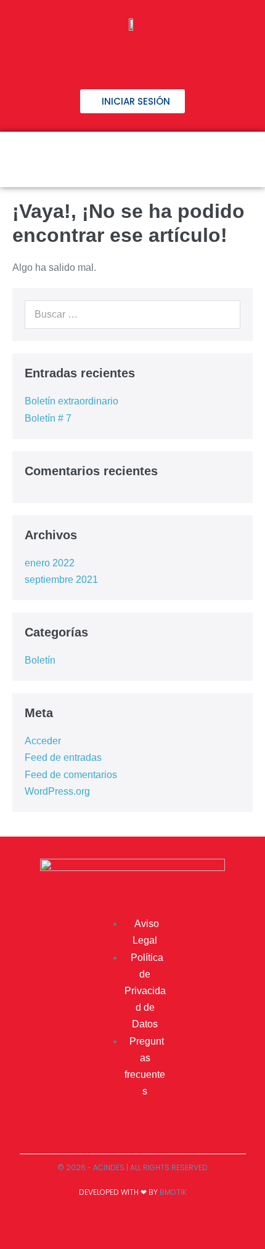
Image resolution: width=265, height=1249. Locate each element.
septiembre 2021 (61, 579)
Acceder (43, 741)
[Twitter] (113, 56)
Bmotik (173, 1192)
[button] (241, 159)
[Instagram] (153, 56)
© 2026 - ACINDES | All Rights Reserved (132, 1167)
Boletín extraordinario (71, 401)
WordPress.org (57, 791)
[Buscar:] (132, 314)
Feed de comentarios (71, 774)
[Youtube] (193, 56)
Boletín (40, 660)
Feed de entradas (63, 757)
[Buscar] (224, 314)
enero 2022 (50, 563)
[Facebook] (72, 56)
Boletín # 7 (48, 418)
